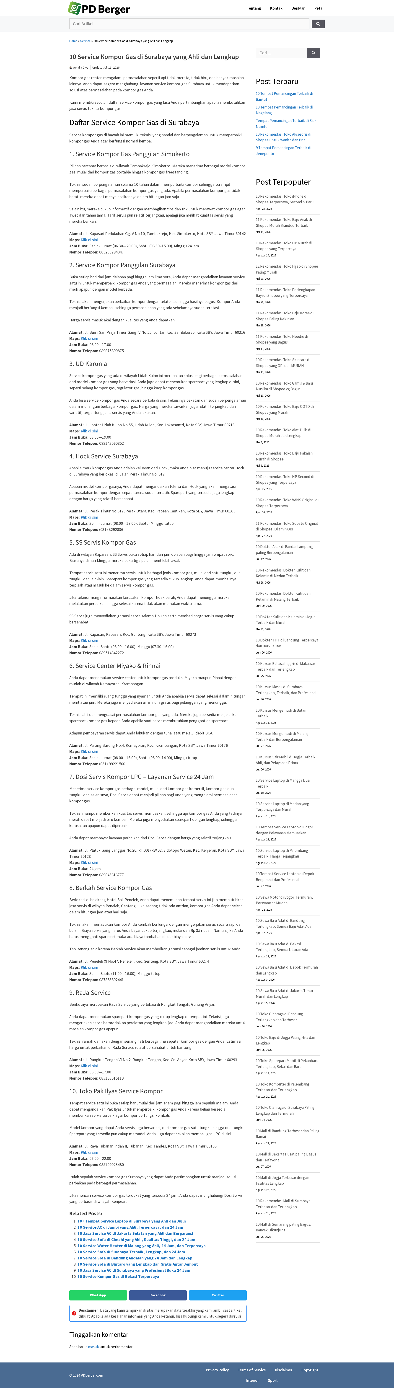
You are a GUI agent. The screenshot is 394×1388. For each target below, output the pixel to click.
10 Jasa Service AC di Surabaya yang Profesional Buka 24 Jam (134, 1270)
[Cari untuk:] (281, 53)
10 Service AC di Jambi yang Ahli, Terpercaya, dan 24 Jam (130, 1227)
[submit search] (318, 24)
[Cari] (313, 53)
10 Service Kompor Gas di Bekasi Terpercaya (118, 1276)
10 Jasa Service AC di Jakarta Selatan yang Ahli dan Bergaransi (135, 1233)
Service (85, 41)
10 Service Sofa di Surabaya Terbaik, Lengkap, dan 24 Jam (131, 1251)
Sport (273, 1380)
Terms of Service (252, 1369)
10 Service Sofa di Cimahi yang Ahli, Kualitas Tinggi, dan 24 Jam (136, 1239)
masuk (93, 1346)
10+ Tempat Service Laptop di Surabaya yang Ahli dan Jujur (132, 1221)
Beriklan (298, 8)
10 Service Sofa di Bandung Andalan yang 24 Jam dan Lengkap (135, 1258)
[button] (98, 1295)
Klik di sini (89, 239)
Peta (318, 8)
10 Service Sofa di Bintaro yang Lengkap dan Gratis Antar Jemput (138, 1264)
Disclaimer (283, 1369)
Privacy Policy (217, 1369)
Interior (252, 1380)
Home (73, 41)
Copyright (309, 1369)
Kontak (276, 8)
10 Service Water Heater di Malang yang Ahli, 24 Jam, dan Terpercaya (142, 1245)
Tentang (254, 8)
